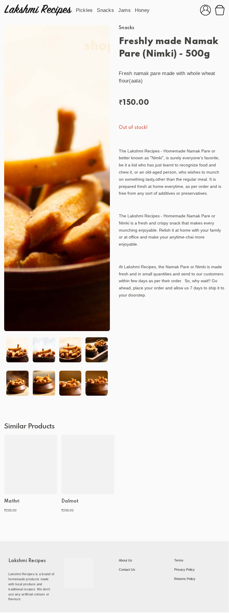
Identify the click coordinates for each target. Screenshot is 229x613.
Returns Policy (184, 579)
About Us (125, 560)
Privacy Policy (184, 569)
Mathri (12, 501)
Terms (178, 560)
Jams (124, 10)
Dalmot (70, 501)
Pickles (84, 10)
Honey (142, 10)
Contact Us (127, 569)
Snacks (105, 10)
